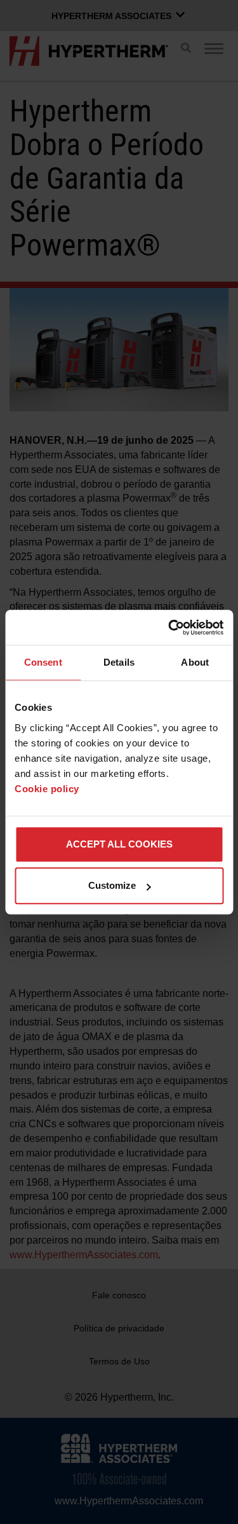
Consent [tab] (43, 662)
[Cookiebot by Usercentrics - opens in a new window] (169, 627)
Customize (112, 885)
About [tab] (195, 662)
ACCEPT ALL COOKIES (119, 844)
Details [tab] (119, 662)
